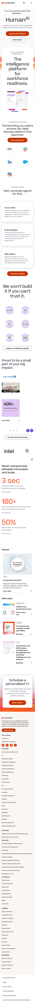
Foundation (5, 928)
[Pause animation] (32, 459)
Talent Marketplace (8, 772)
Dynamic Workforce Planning (11, 860)
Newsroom (5, 935)
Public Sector (6, 880)
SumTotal (4, 809)
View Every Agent (17, 274)
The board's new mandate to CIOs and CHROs (15, 622)
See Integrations (17, 140)
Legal (4, 982)
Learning (4, 792)
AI (2, 755)
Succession (5, 779)
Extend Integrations (8, 822)
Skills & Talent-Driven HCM (10, 837)
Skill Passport (6, 816)
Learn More (6, 420)
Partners (4, 942)
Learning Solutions (7, 789)
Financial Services (7, 884)
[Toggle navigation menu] (30, 3)
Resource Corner (7, 958)
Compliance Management (10, 847)
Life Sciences (6, 890)
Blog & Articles (6, 968)
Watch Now (17, 13)
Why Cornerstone (7, 912)
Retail (3, 900)
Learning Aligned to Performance (12, 843)
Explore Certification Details (17, 348)
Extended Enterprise (8, 796)
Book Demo (17, 40)
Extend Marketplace (8, 826)
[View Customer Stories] (17, 451)
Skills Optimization (7, 765)
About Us (4, 925)
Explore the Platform (17, 34)
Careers (4, 938)
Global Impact (6, 945)
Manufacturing (6, 894)
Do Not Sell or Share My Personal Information (16, 1000)
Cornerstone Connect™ (10, 553)
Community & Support (8, 742)
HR (2, 786)
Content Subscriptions (9, 802)
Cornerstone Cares (7, 932)
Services (4, 819)
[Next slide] (31, 430)
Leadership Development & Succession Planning (17, 854)
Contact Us (5, 738)
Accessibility (6, 952)
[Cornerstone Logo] (8, 3)
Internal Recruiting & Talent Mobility (13, 867)
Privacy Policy (7, 987)
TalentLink (5, 812)
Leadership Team (7, 915)
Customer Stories (7, 922)
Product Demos (6, 962)
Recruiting (5, 775)
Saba (3, 806)
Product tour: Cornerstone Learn (13, 602)
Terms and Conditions (9, 995)
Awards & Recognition (8, 948)
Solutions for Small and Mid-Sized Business (15, 834)
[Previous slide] (28, 430)
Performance (6, 782)
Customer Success (7, 918)
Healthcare (5, 887)
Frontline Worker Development (11, 864)
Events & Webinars (7, 965)
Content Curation (7, 857)
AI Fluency (5, 850)
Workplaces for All (7, 874)
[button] (10, 430)
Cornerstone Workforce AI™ (10, 752)
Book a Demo (17, 703)
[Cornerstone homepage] (17, 718)
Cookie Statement (8, 991)
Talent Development (8, 769)
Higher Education (7, 897)
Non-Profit (5, 904)
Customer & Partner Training (10, 870)
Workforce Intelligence (9, 762)
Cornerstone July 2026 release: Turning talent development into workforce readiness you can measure (15, 643)
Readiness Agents (7, 759)
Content (4, 799)
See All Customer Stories (17, 437)
